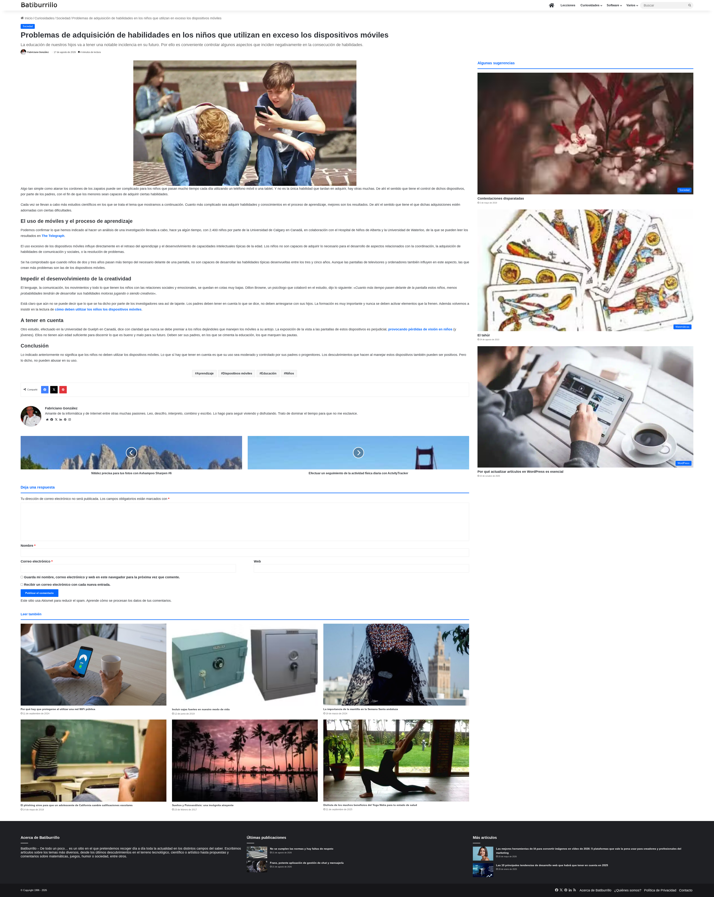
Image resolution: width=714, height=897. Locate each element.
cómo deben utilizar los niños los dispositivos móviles (98, 309)
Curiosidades (589, 5)
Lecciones (568, 5)
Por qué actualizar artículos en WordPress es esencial (520, 471)
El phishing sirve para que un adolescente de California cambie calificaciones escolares (77, 805)
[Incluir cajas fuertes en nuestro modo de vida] (245, 665)
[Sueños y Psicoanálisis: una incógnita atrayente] (245, 761)
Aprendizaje (205, 373)
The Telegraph (53, 236)
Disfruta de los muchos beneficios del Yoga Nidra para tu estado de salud (370, 805)
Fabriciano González (38, 52)
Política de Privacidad (660, 890)
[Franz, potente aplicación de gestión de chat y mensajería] (257, 866)
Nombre (28, 545)
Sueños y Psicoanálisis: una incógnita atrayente (203, 805)
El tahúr (483, 335)
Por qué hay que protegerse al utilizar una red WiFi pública (58, 709)
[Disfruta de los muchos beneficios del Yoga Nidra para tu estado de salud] (396, 760)
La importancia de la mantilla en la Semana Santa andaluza (360, 709)
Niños (290, 373)
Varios (630, 5)
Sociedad (63, 18)
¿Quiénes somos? (627, 890)
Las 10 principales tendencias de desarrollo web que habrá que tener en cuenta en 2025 (552, 865)
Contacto (685, 890)
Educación (268, 373)
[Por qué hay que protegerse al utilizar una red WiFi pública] (93, 665)
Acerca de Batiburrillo (595, 890)
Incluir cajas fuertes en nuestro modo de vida (201, 709)
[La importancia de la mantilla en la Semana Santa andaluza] (396, 665)
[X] (56, 419)
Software (613, 5)
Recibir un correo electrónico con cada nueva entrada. (67, 584)
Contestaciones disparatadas (500, 198)
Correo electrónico (37, 561)
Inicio (28, 18)
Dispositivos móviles (237, 373)
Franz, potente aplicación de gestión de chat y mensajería (307, 862)
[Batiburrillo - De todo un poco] (39, 5)
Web (257, 561)
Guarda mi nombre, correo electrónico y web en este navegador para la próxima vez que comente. (102, 577)
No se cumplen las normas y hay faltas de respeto (301, 848)
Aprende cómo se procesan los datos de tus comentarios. (129, 600)
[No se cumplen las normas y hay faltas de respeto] (257, 852)
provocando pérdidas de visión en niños (420, 329)
